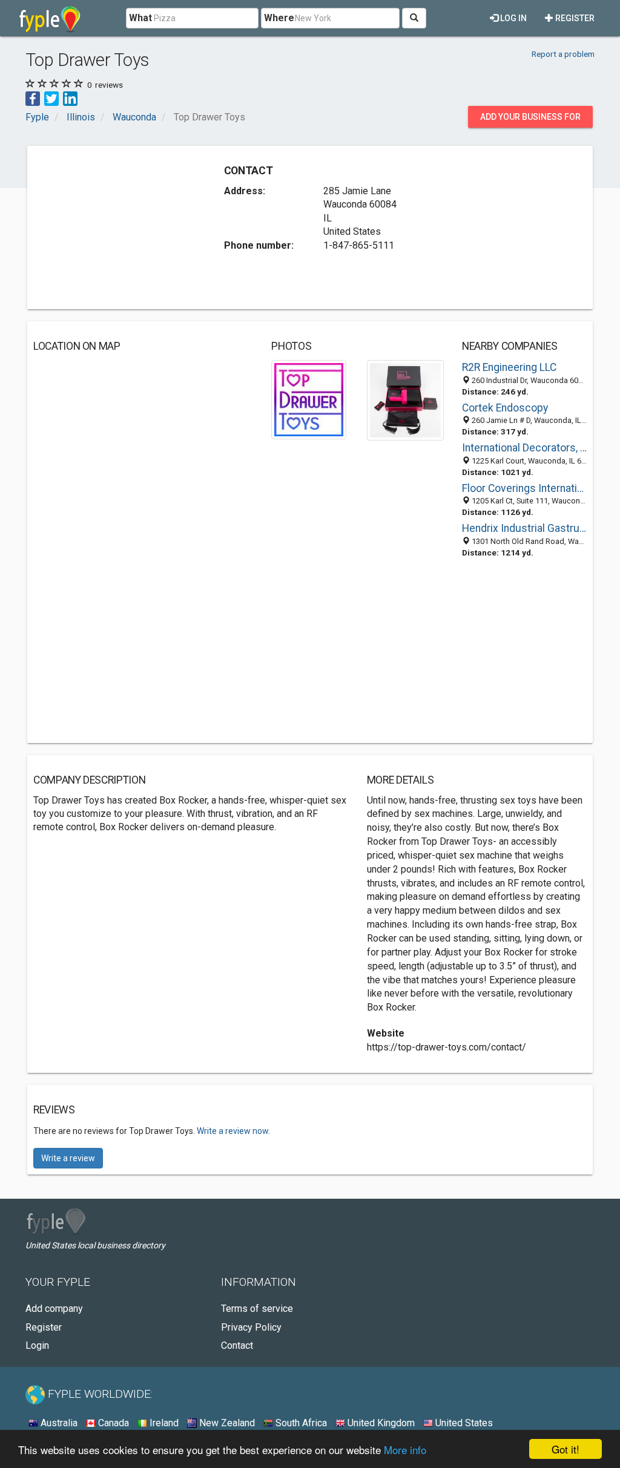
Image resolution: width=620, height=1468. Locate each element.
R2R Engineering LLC (509, 367)
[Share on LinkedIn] (70, 98)
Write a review (68, 1158)
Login (37, 1345)
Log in (512, 18)
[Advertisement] (124, 227)
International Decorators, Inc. (524, 448)
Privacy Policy (251, 1327)
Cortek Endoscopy (505, 408)
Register (574, 18)
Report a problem (563, 54)
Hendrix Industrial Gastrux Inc (524, 528)
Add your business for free (530, 120)
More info (405, 1449)
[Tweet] (51, 98)
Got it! (565, 1449)
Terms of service (257, 1308)
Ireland (163, 1423)
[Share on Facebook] (32, 98)
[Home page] (50, 18)
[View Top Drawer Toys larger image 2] (405, 399)
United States (463, 1423)
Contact (237, 1345)
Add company (54, 1308)
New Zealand (226, 1423)
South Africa (300, 1423)
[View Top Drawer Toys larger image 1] (308, 399)
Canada (112, 1423)
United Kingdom (380, 1423)
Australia (58, 1423)
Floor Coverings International (524, 488)
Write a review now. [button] (233, 1131)
